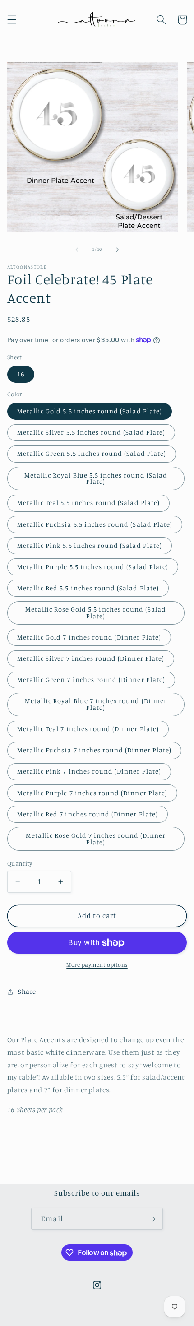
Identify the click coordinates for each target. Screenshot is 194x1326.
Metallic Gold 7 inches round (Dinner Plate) (89, 637)
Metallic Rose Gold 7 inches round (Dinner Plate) (96, 838)
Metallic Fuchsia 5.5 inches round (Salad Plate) (94, 524)
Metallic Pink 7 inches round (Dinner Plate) (89, 771)
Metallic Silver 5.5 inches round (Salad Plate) (91, 432)
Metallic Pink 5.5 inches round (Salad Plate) (89, 545)
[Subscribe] (151, 1219)
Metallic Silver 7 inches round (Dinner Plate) (90, 658)
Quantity (19, 863)
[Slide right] (117, 250)
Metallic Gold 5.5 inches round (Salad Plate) (89, 411)
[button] (11, 19)
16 (20, 374)
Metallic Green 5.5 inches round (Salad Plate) (91, 453)
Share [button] (27, 991)
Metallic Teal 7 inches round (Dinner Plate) (88, 729)
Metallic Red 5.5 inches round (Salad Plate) (88, 588)
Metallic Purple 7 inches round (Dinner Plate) (92, 793)
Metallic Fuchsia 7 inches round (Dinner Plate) (94, 750)
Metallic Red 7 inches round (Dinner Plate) (87, 814)
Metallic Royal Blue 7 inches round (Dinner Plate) (96, 704)
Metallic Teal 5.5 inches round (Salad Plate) (88, 502)
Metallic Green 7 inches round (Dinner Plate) (91, 679)
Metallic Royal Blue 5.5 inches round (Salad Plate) (95, 478)
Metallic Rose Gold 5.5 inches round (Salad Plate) (95, 612)
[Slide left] (77, 250)
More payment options (97, 964)
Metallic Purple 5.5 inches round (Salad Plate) (92, 566)
